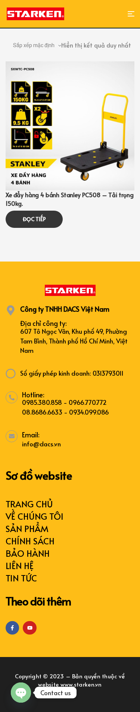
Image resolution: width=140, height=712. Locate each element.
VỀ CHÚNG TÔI (34, 516)
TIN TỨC (21, 578)
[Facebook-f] (12, 628)
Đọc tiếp (34, 219)
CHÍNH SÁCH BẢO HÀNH (30, 547)
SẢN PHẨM (27, 528)
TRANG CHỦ (29, 504)
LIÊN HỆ (20, 565)
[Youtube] (29, 628)
